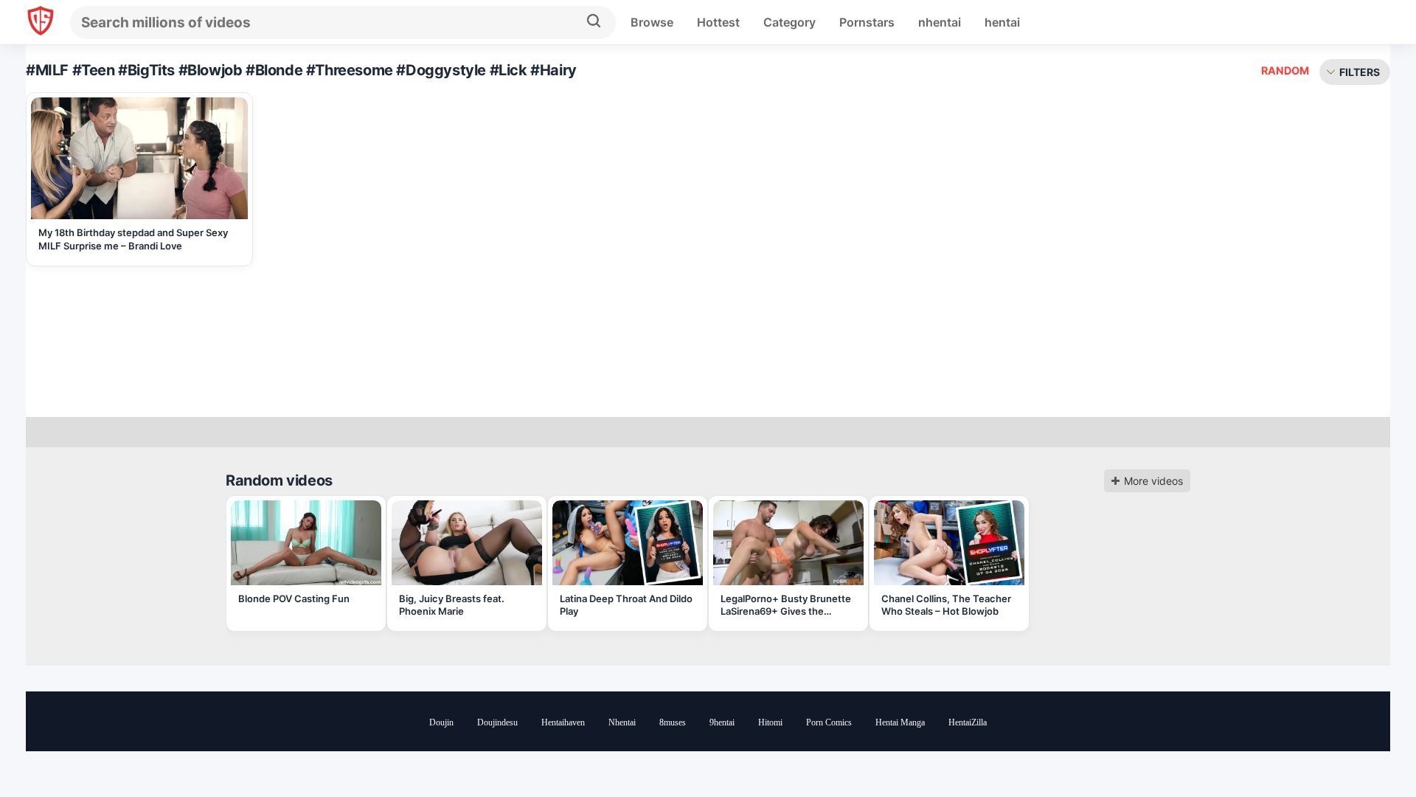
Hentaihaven (563, 722)
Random (1285, 70)
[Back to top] (1364, 747)
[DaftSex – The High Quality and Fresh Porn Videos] (40, 22)
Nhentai (622, 722)
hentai (1002, 22)
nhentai (939, 22)
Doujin (441, 722)
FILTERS (1359, 72)
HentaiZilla (967, 722)
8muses (672, 722)
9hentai (722, 722)
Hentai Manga (900, 722)
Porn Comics (829, 722)
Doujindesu (497, 722)
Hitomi (770, 722)
